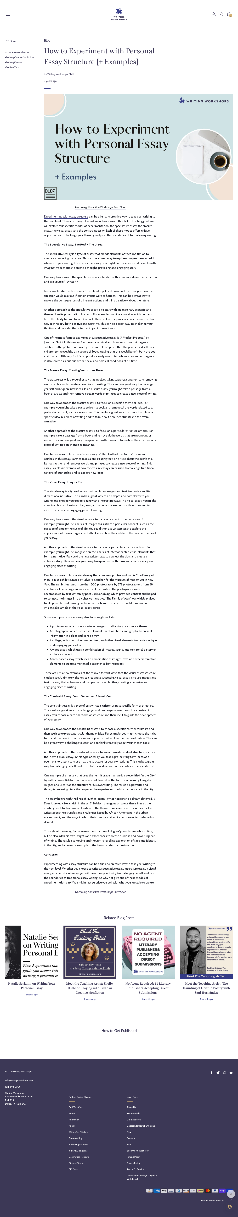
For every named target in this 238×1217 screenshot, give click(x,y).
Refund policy (133, 1156)
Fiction (72, 1113)
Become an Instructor (137, 1150)
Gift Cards (74, 1169)
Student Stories (77, 1163)
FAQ (129, 1144)
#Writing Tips (12, 67)
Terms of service (135, 1169)
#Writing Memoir (13, 62)
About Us (131, 1107)
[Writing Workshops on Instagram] (224, 1073)
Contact (131, 1138)
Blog (47, 40)
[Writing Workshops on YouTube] (231, 1073)
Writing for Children (78, 1132)
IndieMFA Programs (78, 1150)
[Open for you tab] (230, 1207)
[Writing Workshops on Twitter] (218, 1073)
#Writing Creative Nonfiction (19, 57)
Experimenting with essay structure (66, 216)
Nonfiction (74, 1119)
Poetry (72, 1125)
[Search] (221, 14)
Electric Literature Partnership (141, 1125)
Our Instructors (134, 1119)
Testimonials (133, 1113)
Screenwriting (75, 1138)
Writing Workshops (22, 1071)
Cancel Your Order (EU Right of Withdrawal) (142, 1177)
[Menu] (7, 14)
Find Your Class (76, 1107)
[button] (229, 15)
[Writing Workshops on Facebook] (211, 1073)
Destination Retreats (79, 1156)
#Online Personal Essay (17, 52)
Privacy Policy (133, 1163)
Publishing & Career (78, 1144)
